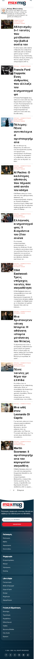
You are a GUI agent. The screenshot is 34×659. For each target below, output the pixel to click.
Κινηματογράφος (19, 20)
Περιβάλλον (7, 618)
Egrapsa (5, 636)
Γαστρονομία (7, 582)
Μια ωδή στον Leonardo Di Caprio (22, 412)
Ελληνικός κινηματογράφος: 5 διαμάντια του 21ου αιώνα (23, 229)
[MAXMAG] (17, 3)
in (23, 655)
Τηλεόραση (6, 567)
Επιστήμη (6, 611)
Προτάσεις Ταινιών (19, 23)
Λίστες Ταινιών (18, 22)
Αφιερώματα (7, 545)
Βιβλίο (5, 541)
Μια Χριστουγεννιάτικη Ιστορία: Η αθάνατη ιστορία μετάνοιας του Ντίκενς (23, 329)
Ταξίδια (5, 626)
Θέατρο (5, 563)
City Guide (6, 633)
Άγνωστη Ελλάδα (8, 629)
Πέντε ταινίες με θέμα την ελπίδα (21, 375)
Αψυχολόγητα (7, 600)
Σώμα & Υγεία (7, 589)
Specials (16, 66)
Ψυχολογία (6, 596)
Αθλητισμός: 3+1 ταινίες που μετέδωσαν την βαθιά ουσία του (23, 35)
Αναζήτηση (17, 524)
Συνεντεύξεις (7, 549)
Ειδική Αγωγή (7, 622)
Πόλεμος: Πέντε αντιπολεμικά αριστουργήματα (23, 133)
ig (19, 655)
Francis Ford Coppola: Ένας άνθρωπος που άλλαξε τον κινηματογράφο (23, 82)
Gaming (5, 571)
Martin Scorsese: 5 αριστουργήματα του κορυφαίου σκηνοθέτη (23, 456)
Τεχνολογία (6, 615)
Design (5, 593)
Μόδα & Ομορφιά (8, 586)
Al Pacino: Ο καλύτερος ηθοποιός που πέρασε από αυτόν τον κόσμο (22, 181)
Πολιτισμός (6, 538)
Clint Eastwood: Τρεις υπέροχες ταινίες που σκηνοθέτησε (23, 278)
